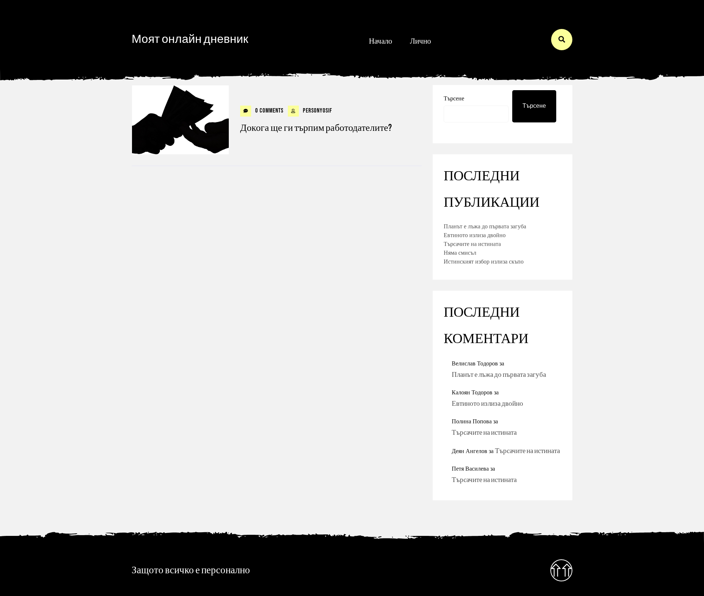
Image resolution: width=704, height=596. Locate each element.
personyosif (316, 110)
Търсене (454, 98)
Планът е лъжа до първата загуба (485, 226)
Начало (380, 41)
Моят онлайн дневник (190, 39)
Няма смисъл (460, 252)
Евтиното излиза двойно (475, 235)
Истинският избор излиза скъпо (484, 261)
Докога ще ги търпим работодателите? (316, 128)
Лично (420, 41)
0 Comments (268, 110)
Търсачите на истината (472, 243)
